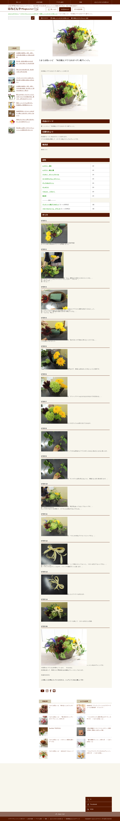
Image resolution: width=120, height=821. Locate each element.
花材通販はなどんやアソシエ (73, 818)
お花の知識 (39, 2)
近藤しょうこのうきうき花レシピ (60, 18)
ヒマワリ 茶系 (47, 166)
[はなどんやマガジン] (23, 10)
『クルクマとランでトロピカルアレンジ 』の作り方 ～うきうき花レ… (99, 752)
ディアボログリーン (48, 183)
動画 (81, 2)
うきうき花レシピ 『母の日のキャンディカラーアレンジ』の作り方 (61, 718)
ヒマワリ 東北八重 (48, 170)
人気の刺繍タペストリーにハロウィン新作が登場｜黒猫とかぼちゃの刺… (99, 729)
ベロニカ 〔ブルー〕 (49, 191)
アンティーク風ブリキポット (51, 204)
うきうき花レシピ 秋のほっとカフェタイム (61, 706)
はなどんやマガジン (97, 818)
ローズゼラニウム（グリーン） (51, 179)
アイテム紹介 (60, 2)
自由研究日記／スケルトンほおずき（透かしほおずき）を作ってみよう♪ (25, 113)
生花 (87, 18)
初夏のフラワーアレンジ (79, 18)
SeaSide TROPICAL (55, 728)
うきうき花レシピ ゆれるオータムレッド (61, 751)
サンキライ (46, 187)
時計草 (44, 196)
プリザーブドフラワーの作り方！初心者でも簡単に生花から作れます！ (25, 80)
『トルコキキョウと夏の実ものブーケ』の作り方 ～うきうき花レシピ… (99, 718)
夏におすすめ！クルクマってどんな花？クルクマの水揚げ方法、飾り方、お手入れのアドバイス (25, 96)
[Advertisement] (21, 32)
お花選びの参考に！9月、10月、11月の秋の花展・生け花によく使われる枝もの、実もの (25, 88)
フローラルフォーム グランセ (51, 208)
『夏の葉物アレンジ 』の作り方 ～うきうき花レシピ (99, 740)
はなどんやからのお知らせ (101, 2)
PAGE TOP (61, 814)
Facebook (93, 804)
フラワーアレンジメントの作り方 (16, 818)
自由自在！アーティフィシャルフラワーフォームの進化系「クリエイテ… (99, 706)
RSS (91, 809)
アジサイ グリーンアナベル (51, 174)
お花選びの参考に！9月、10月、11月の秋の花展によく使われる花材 (25, 55)
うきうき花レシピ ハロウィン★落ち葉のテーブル (61, 740)
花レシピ (18, 2)
